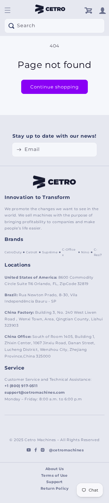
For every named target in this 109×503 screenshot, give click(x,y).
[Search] (11, 25)
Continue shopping (54, 87)
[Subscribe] (18, 150)
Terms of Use (54, 475)
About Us (54, 468)
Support (54, 481)
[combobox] (54, 26)
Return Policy (55, 488)
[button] (7, 10)
